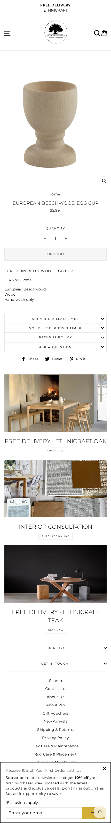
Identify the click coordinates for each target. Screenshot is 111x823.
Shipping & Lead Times (55, 319)
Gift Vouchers (55, 713)
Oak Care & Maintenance (55, 746)
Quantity (55, 228)
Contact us (55, 689)
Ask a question (55, 347)
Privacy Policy (55, 738)
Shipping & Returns (55, 729)
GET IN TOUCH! (55, 663)
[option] (55, 8)
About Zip (55, 705)
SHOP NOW (55, 450)
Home (54, 194)
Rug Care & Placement (55, 754)
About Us (55, 697)
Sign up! (55, 648)
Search (55, 681)
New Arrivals (55, 721)
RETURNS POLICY (55, 337)
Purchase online (55, 536)
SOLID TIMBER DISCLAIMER (55, 328)
